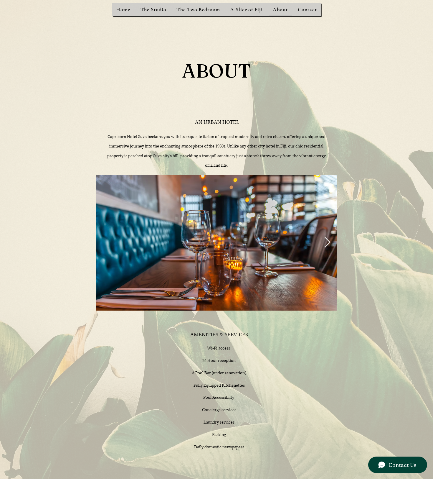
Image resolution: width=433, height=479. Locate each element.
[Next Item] (327, 242)
